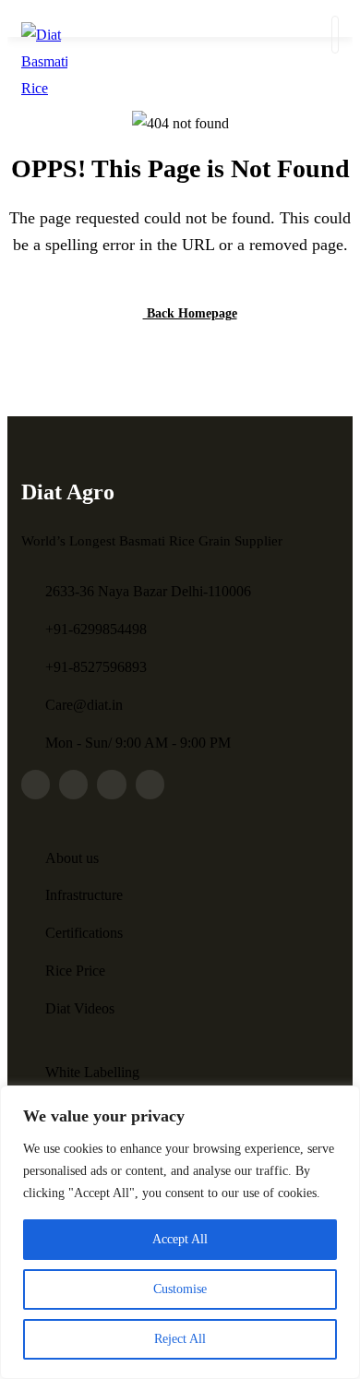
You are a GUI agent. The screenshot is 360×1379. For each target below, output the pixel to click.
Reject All (180, 1339)
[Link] (35, 784)
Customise (180, 1289)
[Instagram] (73, 784)
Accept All (180, 1239)
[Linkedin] (150, 784)
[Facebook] (111, 784)
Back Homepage (190, 313)
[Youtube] (188, 784)
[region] (180, 1232)
